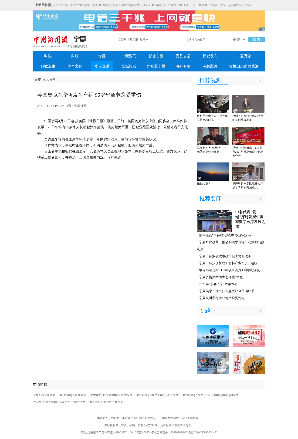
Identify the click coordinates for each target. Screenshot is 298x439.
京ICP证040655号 (141, 432)
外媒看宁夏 (156, 66)
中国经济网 (78, 402)
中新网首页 (43, 5)
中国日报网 (212, 395)
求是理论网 (50, 402)
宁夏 (180, 5)
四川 (217, 5)
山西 (198, 5)
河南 (117, 5)
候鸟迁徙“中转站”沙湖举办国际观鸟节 (226, 235)
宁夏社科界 (141, 395)
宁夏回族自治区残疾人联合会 (105, 402)
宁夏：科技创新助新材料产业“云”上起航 (228, 263)
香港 (224, 5)
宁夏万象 (243, 56)
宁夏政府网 (64, 395)
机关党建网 (110, 395)
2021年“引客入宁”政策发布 (218, 284)
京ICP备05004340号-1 (203, 432)
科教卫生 (48, 66)
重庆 (67, 5)
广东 (92, 5)
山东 (192, 5)
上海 (211, 5)
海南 (105, 5)
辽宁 (164, 5)
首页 (38, 79)
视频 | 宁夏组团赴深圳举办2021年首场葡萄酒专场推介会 (247, 151)
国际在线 (64, 402)
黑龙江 (138, 5)
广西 (99, 5)
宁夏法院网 (187, 395)
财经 (75, 56)
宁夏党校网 (125, 395)
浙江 (249, 5)
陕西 (205, 5)
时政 (48, 56)
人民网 (199, 395)
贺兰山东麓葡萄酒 (244, 66)
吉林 (158, 5)
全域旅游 (129, 66)
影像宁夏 (156, 56)
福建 (73, 5)
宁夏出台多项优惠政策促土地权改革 (225, 256)
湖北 (124, 5)
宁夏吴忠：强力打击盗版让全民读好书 (226, 291)
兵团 (236, 5)
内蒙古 (172, 5)
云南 (242, 5)
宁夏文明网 (156, 395)
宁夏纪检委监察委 (44, 395)
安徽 (55, 5)
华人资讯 (102, 66)
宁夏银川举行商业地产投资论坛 (222, 298)
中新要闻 (129, 56)
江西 (152, 5)
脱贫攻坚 (183, 56)
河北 (111, 5)
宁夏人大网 (171, 395)
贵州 (86, 5)
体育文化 (75, 66)
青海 (186, 5)
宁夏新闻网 (79, 395)
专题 (102, 56)
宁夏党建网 (95, 395)
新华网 (224, 395)
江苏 (145, 5)
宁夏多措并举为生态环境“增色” (221, 277)
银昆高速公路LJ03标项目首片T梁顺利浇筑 (229, 270)
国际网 (234, 395)
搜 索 (256, 39)
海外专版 (183, 66)
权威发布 (210, 56)
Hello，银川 (204, 183)
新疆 (230, 5)
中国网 (37, 402)
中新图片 (210, 66)
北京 (61, 5)
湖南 (130, 5)
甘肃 (80, 5)
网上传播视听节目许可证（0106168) (104, 432)
